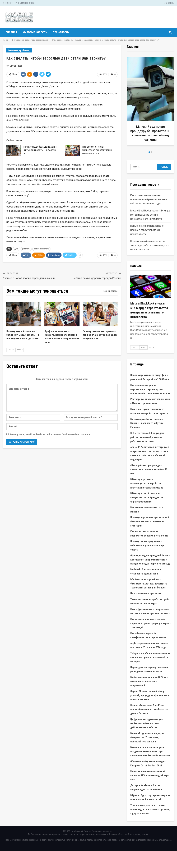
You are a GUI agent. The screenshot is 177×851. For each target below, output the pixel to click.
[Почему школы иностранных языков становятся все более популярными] (100, 314)
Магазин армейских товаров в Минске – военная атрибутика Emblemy (147, 423)
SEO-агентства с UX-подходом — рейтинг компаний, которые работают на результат (148, 437)
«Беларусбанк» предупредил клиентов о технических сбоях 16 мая (148, 469)
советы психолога (41, 249)
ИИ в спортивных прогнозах (145, 593)
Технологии (61, 32)
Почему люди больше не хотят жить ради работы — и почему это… (40, 150)
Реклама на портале (26, 3)
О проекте (8, 3)
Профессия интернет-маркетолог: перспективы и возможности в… (97, 150)
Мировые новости (35, 32)
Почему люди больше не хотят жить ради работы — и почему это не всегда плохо (149, 245)
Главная (11, 32)
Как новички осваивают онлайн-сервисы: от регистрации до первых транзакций (150, 623)
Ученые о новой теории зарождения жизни (29, 278)
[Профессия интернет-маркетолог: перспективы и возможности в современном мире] (72, 150)
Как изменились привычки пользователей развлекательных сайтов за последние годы (149, 199)
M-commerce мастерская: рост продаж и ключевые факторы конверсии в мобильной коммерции (150, 751)
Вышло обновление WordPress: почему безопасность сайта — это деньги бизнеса (149, 709)
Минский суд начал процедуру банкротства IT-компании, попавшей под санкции (147, 737)
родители (26, 249)
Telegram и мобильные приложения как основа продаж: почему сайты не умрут (150, 657)
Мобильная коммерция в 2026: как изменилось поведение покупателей (149, 681)
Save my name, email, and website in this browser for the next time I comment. (50, 434)
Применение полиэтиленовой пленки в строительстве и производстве (147, 229)
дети (16, 249)
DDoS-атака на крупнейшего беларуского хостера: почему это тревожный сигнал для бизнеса (148, 583)
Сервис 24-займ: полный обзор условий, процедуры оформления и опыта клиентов (149, 695)
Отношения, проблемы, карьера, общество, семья (20, 50)
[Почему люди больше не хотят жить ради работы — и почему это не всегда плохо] (13, 150)
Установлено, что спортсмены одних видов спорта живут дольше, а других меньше (150, 809)
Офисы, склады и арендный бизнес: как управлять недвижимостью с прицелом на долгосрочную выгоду (150, 559)
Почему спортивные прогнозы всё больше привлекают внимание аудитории (149, 521)
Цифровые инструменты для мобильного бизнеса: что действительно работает (146, 723)
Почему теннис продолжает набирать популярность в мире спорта (147, 545)
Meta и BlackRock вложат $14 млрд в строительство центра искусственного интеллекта (150, 214)
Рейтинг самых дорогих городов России (97, 278)
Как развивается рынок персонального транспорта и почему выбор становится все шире (150, 389)
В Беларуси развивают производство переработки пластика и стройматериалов (146, 483)
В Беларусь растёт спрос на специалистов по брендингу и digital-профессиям (147, 497)
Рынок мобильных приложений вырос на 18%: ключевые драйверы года (149, 775)
